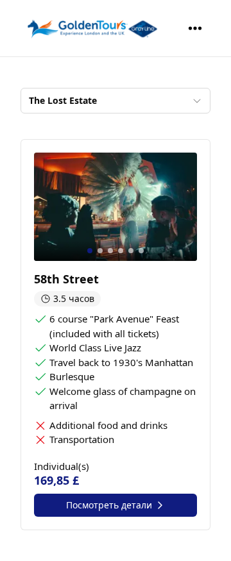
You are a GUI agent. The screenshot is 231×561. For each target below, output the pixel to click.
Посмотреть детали (109, 505)
